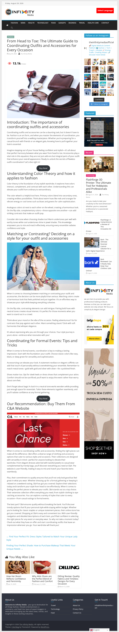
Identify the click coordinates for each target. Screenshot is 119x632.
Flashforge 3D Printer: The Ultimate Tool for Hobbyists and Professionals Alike (98, 186)
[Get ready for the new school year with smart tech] (95, 62)
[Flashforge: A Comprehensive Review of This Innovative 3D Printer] (91, 219)
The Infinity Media (26, 54)
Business (72, 23)
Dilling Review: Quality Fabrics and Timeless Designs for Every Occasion (69, 580)
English (96, 630)
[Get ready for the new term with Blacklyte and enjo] (110, 69)
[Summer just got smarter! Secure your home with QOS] (103, 92)
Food (53, 23)
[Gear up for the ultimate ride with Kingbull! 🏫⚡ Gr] (110, 62)
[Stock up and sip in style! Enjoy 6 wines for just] (103, 62)
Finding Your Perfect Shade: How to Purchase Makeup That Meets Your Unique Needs (40, 547)
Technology (42, 23)
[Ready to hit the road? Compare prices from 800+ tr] (110, 85)
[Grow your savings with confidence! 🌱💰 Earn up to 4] (103, 77)
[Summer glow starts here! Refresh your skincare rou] (110, 92)
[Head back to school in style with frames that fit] (95, 77)
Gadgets (62, 23)
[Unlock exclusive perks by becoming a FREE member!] (95, 85)
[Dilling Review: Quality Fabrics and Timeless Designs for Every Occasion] (69, 562)
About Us (76, 605)
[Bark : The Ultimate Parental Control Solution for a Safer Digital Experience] (91, 238)
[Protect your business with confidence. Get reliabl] (110, 77)
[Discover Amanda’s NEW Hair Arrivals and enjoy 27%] (95, 69)
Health (31, 23)
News (23, 23)
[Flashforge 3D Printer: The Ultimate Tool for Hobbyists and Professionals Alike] (99, 158)
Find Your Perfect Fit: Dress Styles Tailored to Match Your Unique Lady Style (41, 538)
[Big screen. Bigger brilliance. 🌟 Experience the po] (95, 92)
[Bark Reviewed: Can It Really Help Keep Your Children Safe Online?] (91, 258)
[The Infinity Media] (7, 25)
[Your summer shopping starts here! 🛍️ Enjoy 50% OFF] (103, 85)
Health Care (93, 23)
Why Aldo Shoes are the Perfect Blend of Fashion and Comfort (42, 579)
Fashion (14, 23)
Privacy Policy (78, 609)
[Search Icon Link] (12, 27)
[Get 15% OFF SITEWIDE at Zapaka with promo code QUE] (103, 69)
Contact (105, 23)
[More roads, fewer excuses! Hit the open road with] (87, 77)
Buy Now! (43, 168)
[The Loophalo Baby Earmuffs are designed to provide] (87, 92)
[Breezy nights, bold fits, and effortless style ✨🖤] (87, 69)
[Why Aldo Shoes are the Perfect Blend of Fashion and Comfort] (43, 562)
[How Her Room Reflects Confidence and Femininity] (17, 562)
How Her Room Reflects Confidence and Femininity (16, 579)
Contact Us (77, 613)
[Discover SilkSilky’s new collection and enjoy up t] (87, 62)
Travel (82, 23)
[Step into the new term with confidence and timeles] (87, 85)
